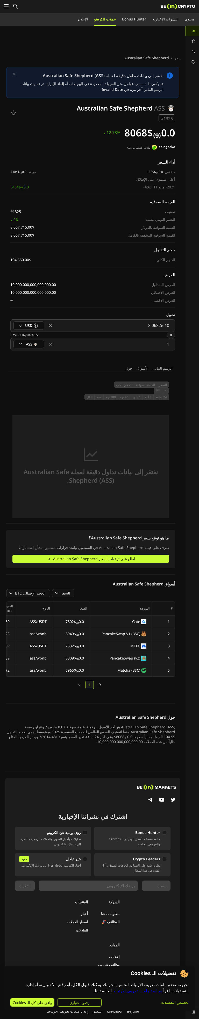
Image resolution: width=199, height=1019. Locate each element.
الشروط (132, 1011)
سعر (177, 57)
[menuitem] (192, 31)
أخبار (84, 913)
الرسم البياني (163, 368)
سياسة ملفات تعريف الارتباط (137, 991)
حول (129, 368)
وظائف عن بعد (108, 964)
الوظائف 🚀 (111, 921)
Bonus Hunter (134, 19)
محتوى (190, 19)
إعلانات (114, 956)
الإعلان (83, 19)
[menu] (192, 46)
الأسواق (142, 368)
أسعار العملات (77, 921)
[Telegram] (150, 800)
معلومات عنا (110, 913)
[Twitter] (173, 800)
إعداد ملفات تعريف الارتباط (67, 1011)
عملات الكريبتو (105, 19)
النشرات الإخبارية (165, 19)
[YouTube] (162, 800)
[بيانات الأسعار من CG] (163, 148)
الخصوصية (114, 1011)
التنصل (98, 1011)
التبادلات (82, 930)
